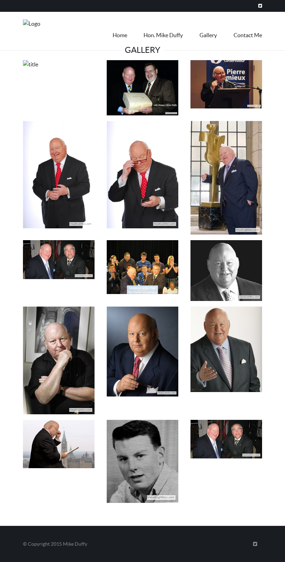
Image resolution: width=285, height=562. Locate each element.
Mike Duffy (75, 544)
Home (120, 35)
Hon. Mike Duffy (163, 35)
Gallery (208, 35)
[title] (59, 67)
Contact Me (248, 35)
